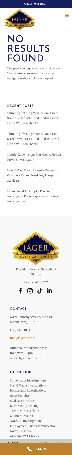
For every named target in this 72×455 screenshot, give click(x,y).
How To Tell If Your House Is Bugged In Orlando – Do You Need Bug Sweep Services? (32, 175)
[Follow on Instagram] (30, 291)
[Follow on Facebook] (20, 291)
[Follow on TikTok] (39, 291)
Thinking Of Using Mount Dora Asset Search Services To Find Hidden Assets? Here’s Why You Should (33, 118)
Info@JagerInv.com (22, 338)
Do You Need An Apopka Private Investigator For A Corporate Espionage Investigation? (33, 196)
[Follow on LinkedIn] (49, 291)
